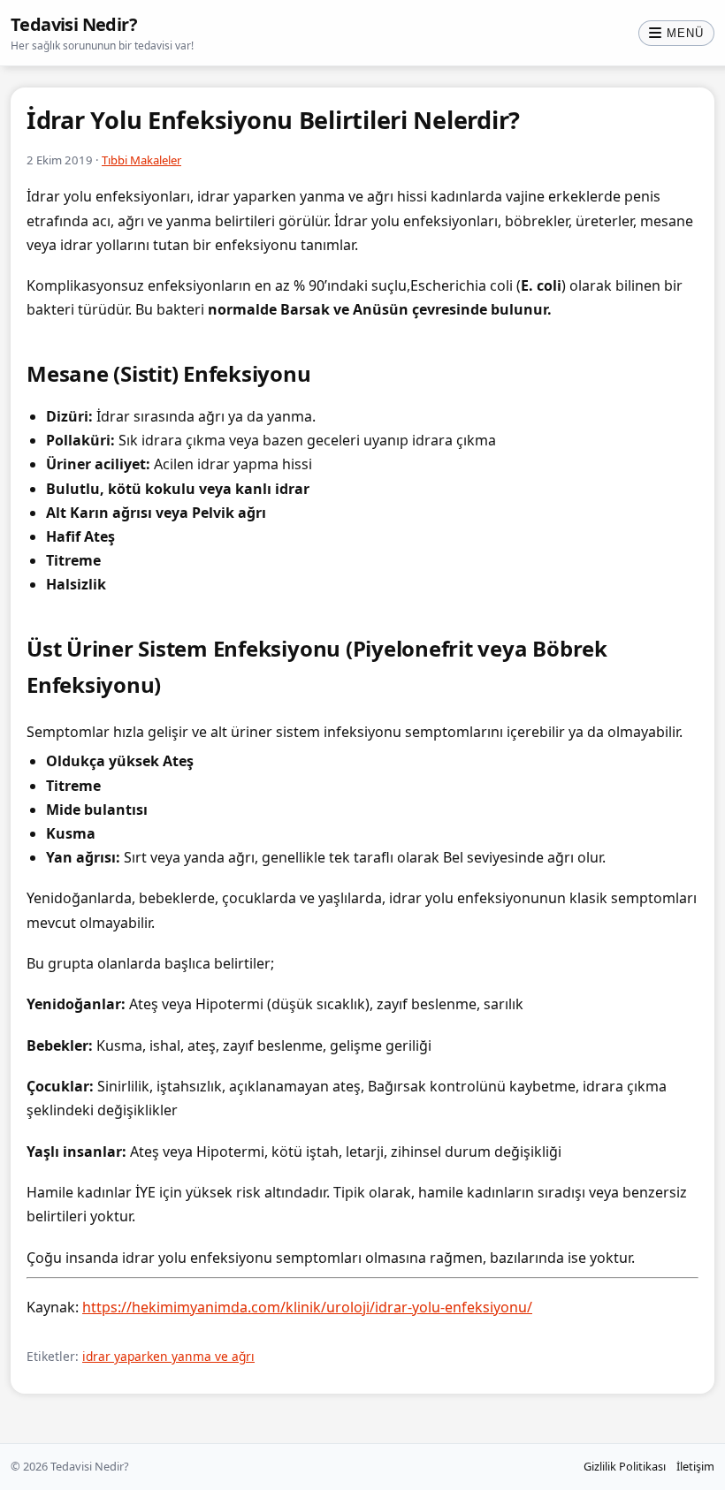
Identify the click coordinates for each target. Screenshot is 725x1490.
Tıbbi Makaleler (141, 160)
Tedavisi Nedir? (74, 24)
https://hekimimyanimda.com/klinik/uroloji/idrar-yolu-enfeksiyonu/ (307, 1307)
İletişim (695, 1466)
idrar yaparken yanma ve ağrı (168, 1356)
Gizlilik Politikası (625, 1466)
